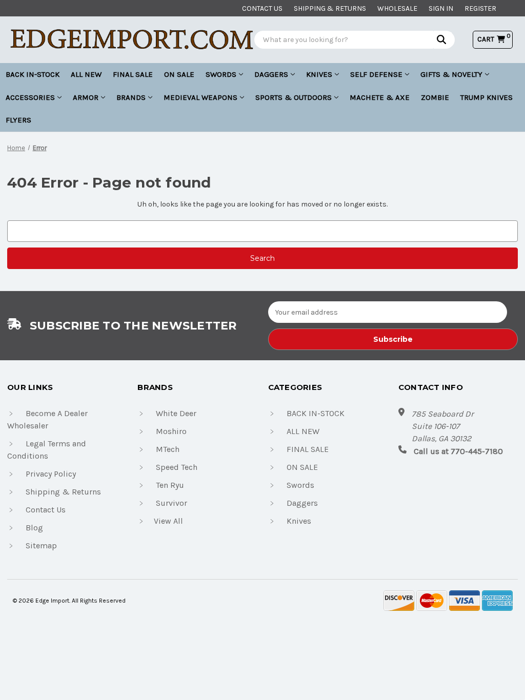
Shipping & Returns (330, 8)
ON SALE (179, 74)
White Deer (176, 413)
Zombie (435, 97)
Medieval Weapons (200, 97)
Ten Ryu (170, 485)
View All (168, 521)
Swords (221, 74)
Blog (34, 527)
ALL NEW (86, 74)
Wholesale (397, 8)
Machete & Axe (380, 97)
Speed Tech (176, 467)
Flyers (18, 120)
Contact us (262, 8)
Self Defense (376, 74)
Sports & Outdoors (293, 97)
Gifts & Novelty (451, 74)
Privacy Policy (51, 474)
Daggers (271, 74)
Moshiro (171, 431)
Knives (319, 74)
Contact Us (46, 509)
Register (480, 8)
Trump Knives (486, 97)
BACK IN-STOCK (32, 74)
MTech (167, 449)
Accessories (30, 97)
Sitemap (41, 545)
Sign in (441, 8)
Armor (85, 97)
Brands (131, 97)
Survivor (171, 503)
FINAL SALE (133, 74)
